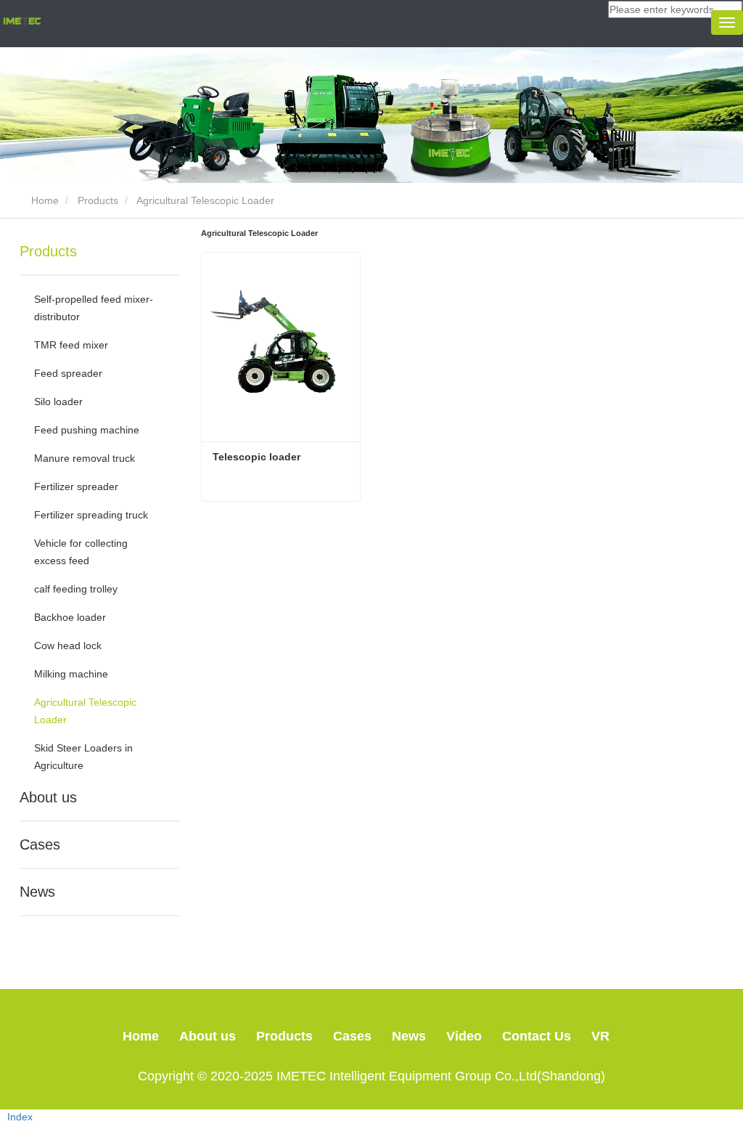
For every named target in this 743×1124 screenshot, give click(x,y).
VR (600, 1036)
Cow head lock (68, 645)
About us (48, 797)
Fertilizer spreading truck (91, 515)
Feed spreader (68, 373)
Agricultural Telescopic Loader (86, 710)
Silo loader (58, 401)
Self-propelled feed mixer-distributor (93, 307)
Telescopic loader (256, 457)
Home (43, 200)
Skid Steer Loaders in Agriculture (84, 756)
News (37, 892)
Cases (40, 844)
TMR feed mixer (71, 345)
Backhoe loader (70, 617)
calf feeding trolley (76, 589)
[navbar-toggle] (727, 22)
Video (464, 1036)
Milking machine (71, 674)
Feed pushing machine (86, 430)
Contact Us (536, 1036)
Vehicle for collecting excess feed (82, 551)
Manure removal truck (84, 458)
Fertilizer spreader (76, 486)
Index (20, 1117)
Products (98, 200)
